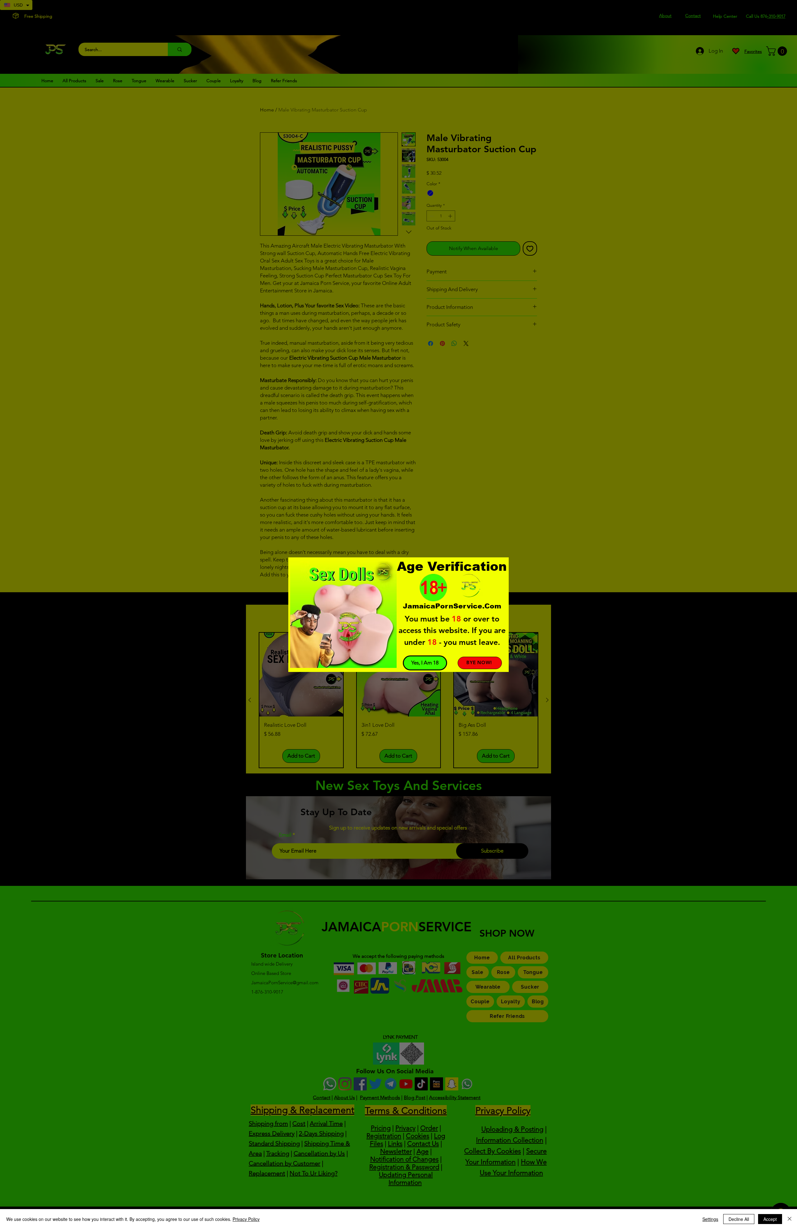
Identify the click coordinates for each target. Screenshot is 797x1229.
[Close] (789, 1219)
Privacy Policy (246, 1219)
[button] (425, 662)
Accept (770, 1219)
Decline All (739, 1219)
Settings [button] (710, 1219)
